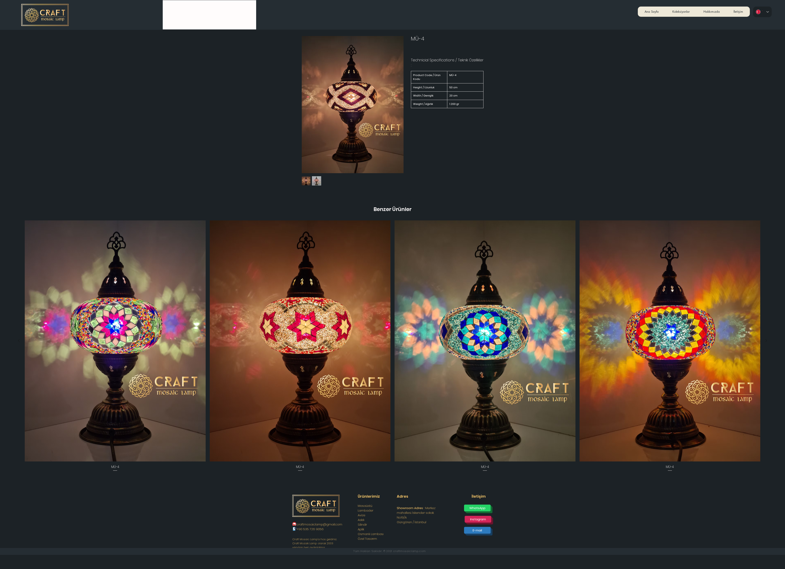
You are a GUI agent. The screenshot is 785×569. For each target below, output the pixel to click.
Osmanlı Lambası (371, 534)
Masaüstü (365, 506)
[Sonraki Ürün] (766, 340)
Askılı (361, 520)
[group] (392, 346)
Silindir (362, 524)
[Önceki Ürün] (18, 340)
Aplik (361, 529)
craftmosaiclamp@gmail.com (319, 524)
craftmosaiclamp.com (409, 551)
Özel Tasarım (367, 538)
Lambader (365, 510)
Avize (361, 515)
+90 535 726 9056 (310, 529)
